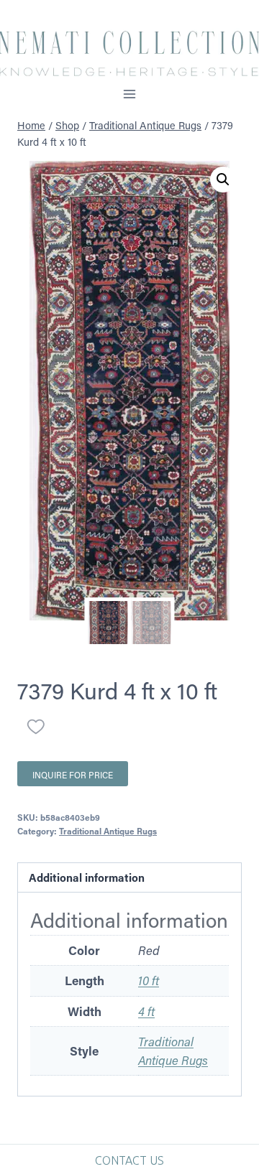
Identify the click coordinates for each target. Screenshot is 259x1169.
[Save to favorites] (36, 726)
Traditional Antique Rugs (108, 831)
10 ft (148, 980)
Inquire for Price (72, 775)
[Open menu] (130, 94)
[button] (223, 179)
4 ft (146, 1011)
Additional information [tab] (87, 877)
